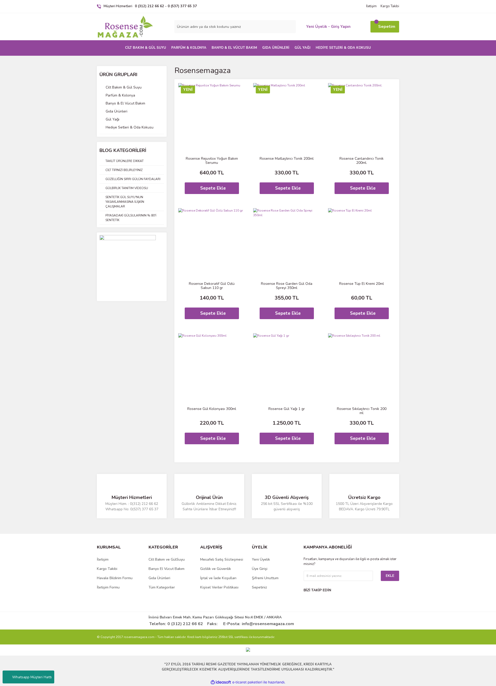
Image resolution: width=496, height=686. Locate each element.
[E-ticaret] (247, 682)
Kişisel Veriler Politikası (219, 587)
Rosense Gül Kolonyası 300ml (211, 409)
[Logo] (125, 26)
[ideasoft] (221, 682)
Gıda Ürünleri (159, 578)
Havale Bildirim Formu (115, 578)
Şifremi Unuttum (265, 578)
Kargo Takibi (390, 6)
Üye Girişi (259, 568)
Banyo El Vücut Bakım (166, 568)
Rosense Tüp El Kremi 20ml (361, 284)
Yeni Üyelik (261, 559)
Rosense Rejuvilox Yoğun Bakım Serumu (212, 161)
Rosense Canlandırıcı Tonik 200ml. (361, 161)
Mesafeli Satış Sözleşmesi (221, 559)
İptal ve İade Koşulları (218, 578)
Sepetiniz (259, 587)
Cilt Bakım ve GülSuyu (167, 559)
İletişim (371, 6)
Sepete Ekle (213, 188)
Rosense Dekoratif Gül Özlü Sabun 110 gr (212, 286)
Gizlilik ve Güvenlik (215, 568)
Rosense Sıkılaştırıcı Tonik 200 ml (361, 411)
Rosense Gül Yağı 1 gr (286, 409)
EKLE (390, 575)
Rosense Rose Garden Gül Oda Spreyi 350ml (286, 286)
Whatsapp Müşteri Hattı (32, 677)
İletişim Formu (108, 587)
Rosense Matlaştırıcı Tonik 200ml (287, 159)
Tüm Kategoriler (162, 587)
